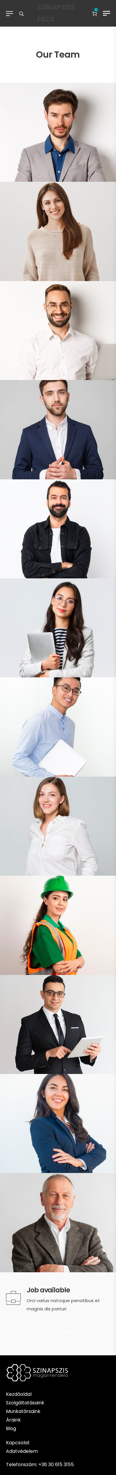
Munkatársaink (23, 1411)
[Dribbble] (100, 176)
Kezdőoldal (19, 1394)
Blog (11, 1428)
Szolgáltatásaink (25, 1402)
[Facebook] (83, 176)
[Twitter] (91, 176)
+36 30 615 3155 (56, 1464)
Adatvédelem (22, 1451)
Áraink (13, 1419)
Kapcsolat (18, 1442)
